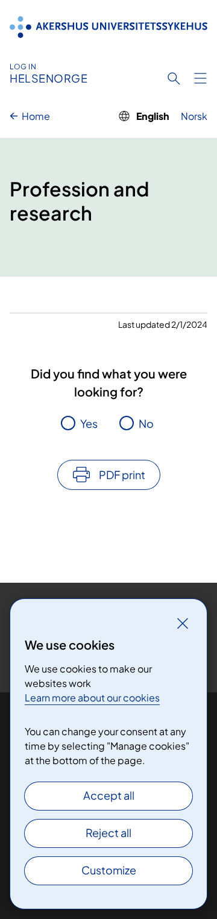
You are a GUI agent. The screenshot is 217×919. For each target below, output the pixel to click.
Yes (89, 423)
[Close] (182, 623)
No (146, 423)
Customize (108, 870)
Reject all (108, 832)
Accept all (108, 795)
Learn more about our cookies (92, 697)
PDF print (122, 474)
